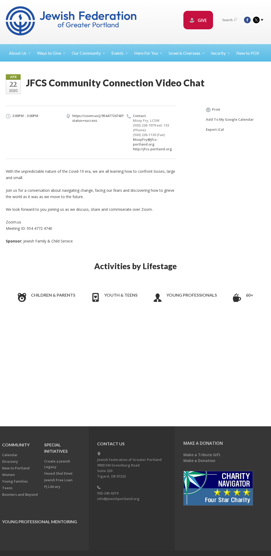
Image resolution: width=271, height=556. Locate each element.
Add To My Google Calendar (230, 119)
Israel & (184, 52)
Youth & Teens (121, 294)
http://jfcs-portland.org (152, 149)
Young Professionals (191, 294)
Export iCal (215, 129)
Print (216, 109)
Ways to (49, 52)
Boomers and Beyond (20, 494)
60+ (249, 294)
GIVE (202, 20)
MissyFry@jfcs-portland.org (145, 142)
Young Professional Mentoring (39, 521)
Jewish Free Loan (58, 480)
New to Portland (16, 468)
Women (8, 474)
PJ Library (52, 486)
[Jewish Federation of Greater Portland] (71, 21)
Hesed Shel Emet (58, 473)
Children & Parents (53, 294)
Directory (10, 461)
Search (227, 20)
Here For (146, 52)
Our (86, 52)
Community (16, 444)
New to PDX (247, 52)
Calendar (10, 454)
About (17, 52)
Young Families (15, 481)
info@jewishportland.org (118, 498)
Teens (7, 487)
